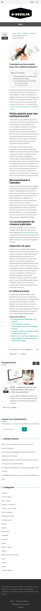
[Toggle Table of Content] (34, 73)
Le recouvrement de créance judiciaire (25, 81)
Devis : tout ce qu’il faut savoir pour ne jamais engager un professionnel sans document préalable (25, 338)
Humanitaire (6, 531)
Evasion (4, 524)
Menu (32, 2)
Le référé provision (22, 85)
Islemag (20, 607)
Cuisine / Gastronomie (9, 508)
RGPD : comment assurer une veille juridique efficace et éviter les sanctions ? (23, 389)
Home (14, 33)
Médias (4, 551)
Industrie (5, 539)
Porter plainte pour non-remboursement (25, 76)
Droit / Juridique (23, 33)
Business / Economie (8, 504)
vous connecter (14, 424)
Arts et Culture (7, 497)
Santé (3, 559)
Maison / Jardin (6, 547)
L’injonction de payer (22, 83)
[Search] (24, 429)
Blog (11, 601)
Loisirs (4, 543)
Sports (4, 566)
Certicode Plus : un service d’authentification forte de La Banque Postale (25, 326)
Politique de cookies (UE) (20, 604)
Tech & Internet (7, 570)
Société (4, 562)
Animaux (4, 493)
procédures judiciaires (29, 232)
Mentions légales (22, 601)
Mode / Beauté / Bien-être (10, 555)
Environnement (7, 520)
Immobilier (5, 535)
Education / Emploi (8, 516)
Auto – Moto (6, 501)
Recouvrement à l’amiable (21, 78)
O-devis (23, 354)
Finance (4, 528)
